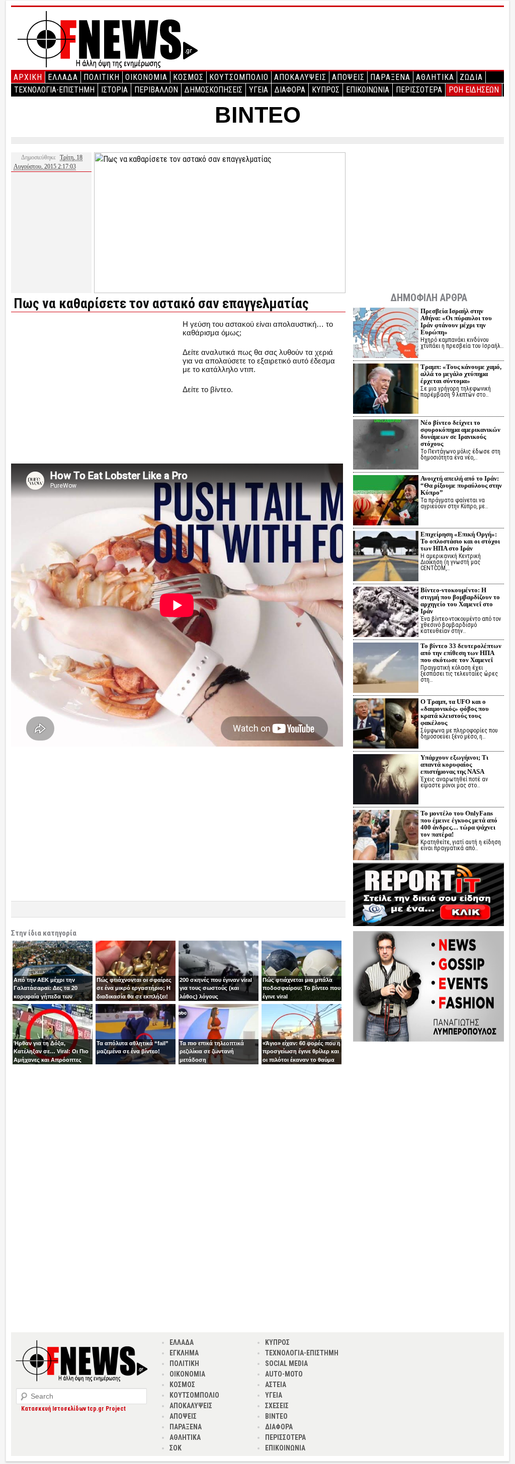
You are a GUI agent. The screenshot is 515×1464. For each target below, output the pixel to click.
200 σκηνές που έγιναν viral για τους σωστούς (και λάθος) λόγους (216, 988)
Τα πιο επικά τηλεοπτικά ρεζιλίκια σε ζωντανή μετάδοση (212, 1051)
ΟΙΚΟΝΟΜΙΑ (146, 77)
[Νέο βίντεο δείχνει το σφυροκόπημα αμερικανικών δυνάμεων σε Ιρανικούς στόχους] (385, 445)
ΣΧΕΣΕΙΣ (277, 1406)
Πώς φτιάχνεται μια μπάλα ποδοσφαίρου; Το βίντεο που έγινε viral (301, 988)
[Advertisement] (95, 390)
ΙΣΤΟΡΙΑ (114, 90)
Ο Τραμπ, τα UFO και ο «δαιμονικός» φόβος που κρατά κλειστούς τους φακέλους (454, 712)
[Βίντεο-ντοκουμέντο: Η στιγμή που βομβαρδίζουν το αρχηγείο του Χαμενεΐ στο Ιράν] (385, 613)
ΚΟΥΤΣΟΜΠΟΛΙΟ (239, 77)
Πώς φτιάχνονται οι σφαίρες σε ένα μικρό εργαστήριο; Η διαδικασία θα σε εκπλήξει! (134, 988)
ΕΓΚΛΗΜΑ (184, 1353)
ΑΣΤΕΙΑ (275, 1385)
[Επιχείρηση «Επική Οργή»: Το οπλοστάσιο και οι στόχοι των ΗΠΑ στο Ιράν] (385, 557)
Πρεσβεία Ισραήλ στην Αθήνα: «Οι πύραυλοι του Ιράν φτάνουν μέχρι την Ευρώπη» (456, 321)
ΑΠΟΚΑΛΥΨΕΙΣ (300, 77)
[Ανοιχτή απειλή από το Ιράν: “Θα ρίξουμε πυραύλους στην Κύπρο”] (385, 501)
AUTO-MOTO (284, 1374)
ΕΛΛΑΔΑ (63, 77)
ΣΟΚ (175, 1448)
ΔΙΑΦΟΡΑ (290, 90)
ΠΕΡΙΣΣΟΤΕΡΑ (419, 90)
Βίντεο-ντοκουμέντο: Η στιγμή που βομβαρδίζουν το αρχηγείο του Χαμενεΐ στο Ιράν (460, 600)
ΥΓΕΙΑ (258, 90)
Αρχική (28, 77)
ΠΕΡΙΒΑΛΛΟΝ (156, 90)
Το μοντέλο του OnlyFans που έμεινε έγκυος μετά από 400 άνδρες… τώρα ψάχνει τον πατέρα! (458, 823)
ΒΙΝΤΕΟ (258, 115)
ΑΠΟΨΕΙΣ (348, 77)
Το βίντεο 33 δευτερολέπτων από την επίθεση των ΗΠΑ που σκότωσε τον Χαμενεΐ (460, 653)
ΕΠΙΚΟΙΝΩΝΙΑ (367, 90)
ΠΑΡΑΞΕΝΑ (390, 77)
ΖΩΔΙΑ (471, 77)
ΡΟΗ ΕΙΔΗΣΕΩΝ (474, 90)
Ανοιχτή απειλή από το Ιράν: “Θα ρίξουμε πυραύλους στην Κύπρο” (461, 485)
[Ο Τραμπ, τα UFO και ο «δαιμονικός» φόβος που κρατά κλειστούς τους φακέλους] (385, 724)
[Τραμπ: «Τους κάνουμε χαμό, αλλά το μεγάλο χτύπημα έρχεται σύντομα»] (385, 389)
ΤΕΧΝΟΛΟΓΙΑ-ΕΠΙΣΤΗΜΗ (54, 90)
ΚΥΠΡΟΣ (325, 90)
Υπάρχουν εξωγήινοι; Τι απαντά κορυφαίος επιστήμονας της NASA (454, 764)
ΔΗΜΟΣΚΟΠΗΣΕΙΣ (213, 90)
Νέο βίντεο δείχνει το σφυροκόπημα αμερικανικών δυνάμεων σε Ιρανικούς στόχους (460, 433)
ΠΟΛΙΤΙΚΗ (101, 77)
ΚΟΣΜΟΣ (188, 77)
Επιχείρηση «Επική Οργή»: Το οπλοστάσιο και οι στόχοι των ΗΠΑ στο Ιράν (460, 541)
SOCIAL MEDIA (286, 1363)
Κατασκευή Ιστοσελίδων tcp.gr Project (73, 1408)
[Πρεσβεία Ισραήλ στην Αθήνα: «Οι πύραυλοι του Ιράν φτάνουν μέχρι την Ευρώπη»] (385, 334)
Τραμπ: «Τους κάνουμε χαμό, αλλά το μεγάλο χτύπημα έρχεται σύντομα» (460, 374)
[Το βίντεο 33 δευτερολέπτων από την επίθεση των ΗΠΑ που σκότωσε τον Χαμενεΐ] (385, 669)
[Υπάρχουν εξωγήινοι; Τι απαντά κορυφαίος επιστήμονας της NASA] (385, 780)
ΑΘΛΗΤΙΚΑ (435, 77)
